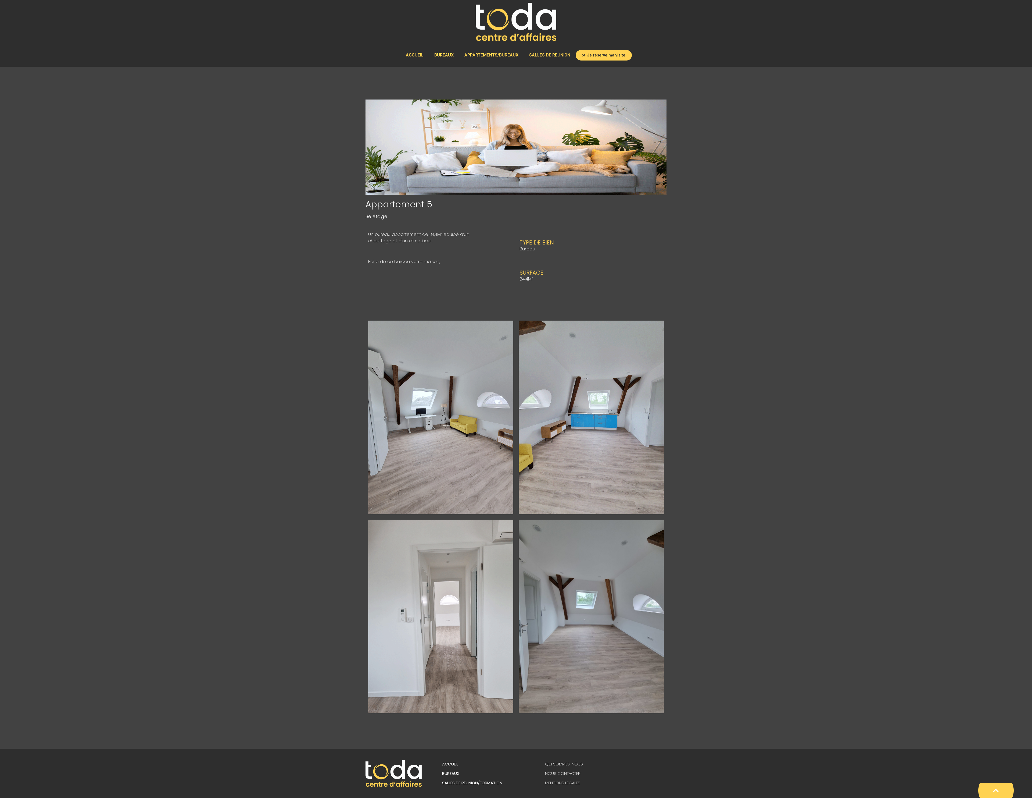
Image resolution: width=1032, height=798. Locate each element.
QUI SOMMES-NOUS (564, 764)
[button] (604, 55)
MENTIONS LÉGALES (562, 783)
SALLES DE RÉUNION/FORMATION (472, 783)
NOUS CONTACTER (562, 773)
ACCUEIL (415, 55)
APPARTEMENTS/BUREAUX (491, 55)
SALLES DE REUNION (549, 55)
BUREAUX (444, 55)
